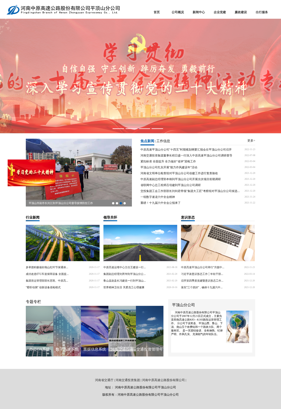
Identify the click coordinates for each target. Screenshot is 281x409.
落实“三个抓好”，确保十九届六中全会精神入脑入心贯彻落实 (203, 287)
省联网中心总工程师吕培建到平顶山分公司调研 (170, 185)
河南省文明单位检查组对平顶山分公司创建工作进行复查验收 (179, 173)
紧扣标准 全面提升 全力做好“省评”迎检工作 (168, 161)
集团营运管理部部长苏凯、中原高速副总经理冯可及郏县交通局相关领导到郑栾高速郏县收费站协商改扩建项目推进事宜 (48, 280)
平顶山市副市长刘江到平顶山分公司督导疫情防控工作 (61, 203)
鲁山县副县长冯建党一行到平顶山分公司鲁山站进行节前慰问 (125, 280)
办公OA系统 (39, 349)
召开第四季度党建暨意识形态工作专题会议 (203, 280)
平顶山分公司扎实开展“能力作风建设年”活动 (168, 167)
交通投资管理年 (149, 349)
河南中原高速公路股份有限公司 (163, 380)
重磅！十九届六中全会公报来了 (160, 203)
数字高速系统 (67, 349)
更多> (251, 140)
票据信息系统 (94, 349)
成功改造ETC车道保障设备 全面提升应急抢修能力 (48, 273)
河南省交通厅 (104, 380)
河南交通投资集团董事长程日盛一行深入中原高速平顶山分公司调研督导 (186, 155)
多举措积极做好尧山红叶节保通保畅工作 (48, 267)
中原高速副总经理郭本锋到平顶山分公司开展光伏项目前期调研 (180, 179)
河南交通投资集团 (127, 380)
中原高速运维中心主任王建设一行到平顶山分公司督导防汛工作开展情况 (125, 267)
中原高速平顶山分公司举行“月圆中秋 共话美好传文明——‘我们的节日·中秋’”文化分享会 (203, 267)
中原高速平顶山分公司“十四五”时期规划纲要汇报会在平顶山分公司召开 (186, 149)
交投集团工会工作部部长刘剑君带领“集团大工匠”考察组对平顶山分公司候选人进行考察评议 (190, 191)
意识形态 (188, 217)
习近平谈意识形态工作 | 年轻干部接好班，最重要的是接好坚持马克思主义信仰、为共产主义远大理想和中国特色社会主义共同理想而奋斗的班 (203, 273)
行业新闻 (33, 217)
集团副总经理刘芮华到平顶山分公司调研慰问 (125, 273)
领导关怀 (110, 217)
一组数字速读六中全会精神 (157, 197)
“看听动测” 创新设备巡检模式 (43, 287)
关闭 (49, 157)
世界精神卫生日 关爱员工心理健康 (123, 287)
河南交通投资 (122, 349)
